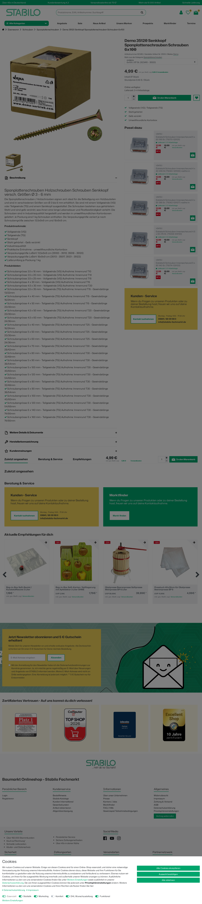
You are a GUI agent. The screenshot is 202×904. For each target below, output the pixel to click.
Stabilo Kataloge (61, 798)
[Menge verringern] (134, 99)
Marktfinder (109, 804)
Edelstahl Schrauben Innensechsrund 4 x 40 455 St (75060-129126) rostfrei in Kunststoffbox (175, 169)
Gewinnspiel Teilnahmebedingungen (120, 811)
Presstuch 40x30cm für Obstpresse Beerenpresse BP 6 (172, 588)
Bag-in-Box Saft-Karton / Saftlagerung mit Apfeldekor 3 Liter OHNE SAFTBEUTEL (76, 588)
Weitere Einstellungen (77, 879)
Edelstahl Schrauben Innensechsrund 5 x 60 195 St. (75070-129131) (175, 138)
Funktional (105, 896)
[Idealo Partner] (125, 729)
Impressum (159, 798)
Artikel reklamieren (62, 807)
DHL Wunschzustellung (82, 896)
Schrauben (27, 29)
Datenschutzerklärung (164, 807)
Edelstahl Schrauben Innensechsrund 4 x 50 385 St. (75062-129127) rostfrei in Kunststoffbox (175, 201)
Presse (106, 798)
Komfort (59, 896)
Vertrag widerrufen (165, 816)
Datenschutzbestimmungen (73, 665)
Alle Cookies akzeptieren (168, 868)
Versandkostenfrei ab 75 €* (104, 2)
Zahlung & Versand (163, 801)
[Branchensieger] (26, 729)
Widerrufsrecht (161, 795)
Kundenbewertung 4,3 (58, 2)
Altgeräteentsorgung (63, 811)
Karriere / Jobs (110, 801)
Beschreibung (17, 177)
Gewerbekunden (61, 804)
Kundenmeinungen (20, 451)
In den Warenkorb (166, 97)
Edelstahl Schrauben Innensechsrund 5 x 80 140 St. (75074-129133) (175, 264)
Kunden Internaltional (63, 801)
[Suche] (142, 12)
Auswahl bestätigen (168, 874)
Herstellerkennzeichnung (23, 441)
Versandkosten (177, 147)
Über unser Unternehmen (115, 795)
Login (4, 795)
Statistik (27, 896)
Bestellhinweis (59, 795)
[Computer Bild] (75, 729)
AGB (156, 804)
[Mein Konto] (181, 12)
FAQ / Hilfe (108, 807)
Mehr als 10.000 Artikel (150, 2)
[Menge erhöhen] (134, 96)
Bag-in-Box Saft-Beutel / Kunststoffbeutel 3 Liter (19, 588)
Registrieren (8, 798)
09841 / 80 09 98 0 (167, 318)
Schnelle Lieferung (191, 2)
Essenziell (11, 896)
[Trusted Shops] (174, 729)
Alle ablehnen (168, 880)
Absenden (56, 657)
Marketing (44, 896)
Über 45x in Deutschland (14, 2)
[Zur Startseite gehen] (3, 29)
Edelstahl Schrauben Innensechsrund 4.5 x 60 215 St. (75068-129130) (175, 232)
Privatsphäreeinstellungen (166, 811)
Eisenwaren (13, 29)
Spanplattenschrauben (48, 29)
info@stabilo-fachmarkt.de (172, 322)
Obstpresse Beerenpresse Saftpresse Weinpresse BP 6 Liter (123, 588)
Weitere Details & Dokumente (26, 432)
